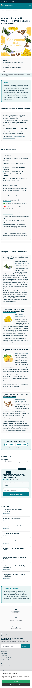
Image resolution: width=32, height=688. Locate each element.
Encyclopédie (11, 1)
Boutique (3, 1)
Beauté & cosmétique (5, 659)
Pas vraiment (22, 444)
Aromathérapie (4, 653)
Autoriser (16, 681)
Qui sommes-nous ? (5, 665)
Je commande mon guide (16, 494)
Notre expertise (4, 668)
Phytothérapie (4, 655)
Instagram (3, 670)
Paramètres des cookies (15, 684)
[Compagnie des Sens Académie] (9, 5)
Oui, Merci (10, 444)
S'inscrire (24, 646)
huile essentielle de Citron (21, 353)
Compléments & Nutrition (6, 657)
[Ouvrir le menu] (30, 6)
